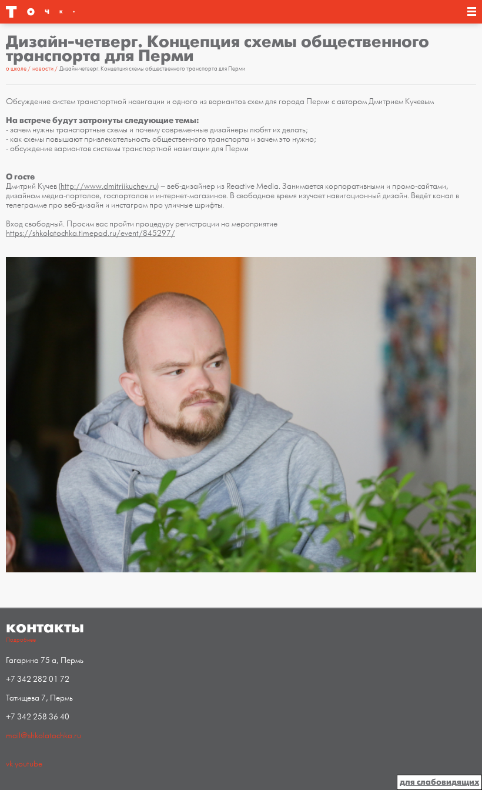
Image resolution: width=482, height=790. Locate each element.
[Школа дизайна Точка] (80, 12)
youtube (28, 764)
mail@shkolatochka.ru (43, 736)
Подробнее (21, 640)
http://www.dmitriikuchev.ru (109, 186)
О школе (17, 68)
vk (9, 764)
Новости (43, 68)
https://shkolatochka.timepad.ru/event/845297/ (90, 233)
